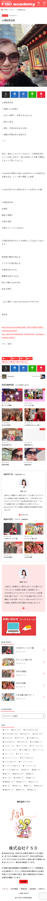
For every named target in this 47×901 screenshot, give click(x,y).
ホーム (6, 889)
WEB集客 (14, 889)
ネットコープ (23, 754)
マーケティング (26, 761)
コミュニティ (10, 750)
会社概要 (23, 881)
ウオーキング (37, 746)
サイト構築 (26, 750)
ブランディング (10, 758)
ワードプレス (30, 765)
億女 (7, 773)
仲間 (26, 769)
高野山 (32, 789)
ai (6, 730)
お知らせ (42, 889)
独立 (7, 785)
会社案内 (33, 889)
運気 (28, 785)
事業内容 (24, 889)
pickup (8, 738)
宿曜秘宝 (9, 781)
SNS (20, 738)
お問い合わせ (24, 893)
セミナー (5, 15)
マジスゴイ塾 (10, 761)
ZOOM (23, 742)
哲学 (23, 358)
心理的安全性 (23, 362)
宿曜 (31, 777)
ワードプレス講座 (11, 769)
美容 (17, 785)
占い (7, 777)
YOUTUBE (9, 742)
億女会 (16, 358)
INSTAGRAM (11, 734)
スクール (39, 750)
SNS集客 (34, 738)
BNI (17, 730)
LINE (38, 734)
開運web (8, 789)
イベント (22, 746)
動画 (31, 773)
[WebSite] (23, 515)
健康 (37, 769)
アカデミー (9, 746)
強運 (30, 358)
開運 (39, 785)
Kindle (26, 734)
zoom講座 (37, 742)
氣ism (34, 781)
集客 (21, 789)
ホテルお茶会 (27, 758)
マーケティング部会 (12, 765)
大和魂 (20, 777)
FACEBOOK (31, 730)
